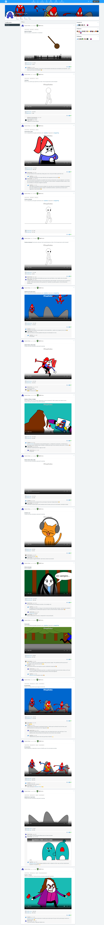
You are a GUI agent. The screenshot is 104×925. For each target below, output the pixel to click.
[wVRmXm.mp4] (48, 165)
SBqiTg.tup (29, 550)
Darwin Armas (21, 13)
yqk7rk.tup (29, 113)
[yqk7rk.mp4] (48, 109)
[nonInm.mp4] (48, 60)
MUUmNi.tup (29, 600)
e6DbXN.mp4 (29, 655)
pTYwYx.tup (29, 232)
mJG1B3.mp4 (29, 381)
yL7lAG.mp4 (29, 436)
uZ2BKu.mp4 (29, 911)
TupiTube (29, 67)
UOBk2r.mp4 (29, 828)
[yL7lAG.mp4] (48, 434)
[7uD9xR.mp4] (48, 270)
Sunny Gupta (29, 389)
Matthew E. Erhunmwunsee (32, 117)
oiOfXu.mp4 (29, 496)
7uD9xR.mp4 (29, 272)
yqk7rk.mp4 (29, 111)
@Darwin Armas (30, 443)
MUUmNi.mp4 (29, 598)
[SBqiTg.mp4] (48, 546)
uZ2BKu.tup (29, 912)
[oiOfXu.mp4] (48, 493)
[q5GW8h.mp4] (48, 714)
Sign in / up (96, 1)
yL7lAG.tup (29, 438)
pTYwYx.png (29, 230)
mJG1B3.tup (29, 382)
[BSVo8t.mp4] (48, 776)
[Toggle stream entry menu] (74, 25)
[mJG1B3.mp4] (48, 378)
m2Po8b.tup (29, 324)
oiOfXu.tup (29, 497)
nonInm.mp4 (29, 62)
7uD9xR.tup (29, 273)
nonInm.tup (29, 64)
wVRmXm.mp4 (29, 168)
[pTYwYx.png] (48, 202)
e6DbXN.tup (29, 657)
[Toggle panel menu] (98, 22)
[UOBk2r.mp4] (48, 826)
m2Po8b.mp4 (29, 323)
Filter (23, 22)
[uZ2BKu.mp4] (48, 908)
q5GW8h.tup (29, 718)
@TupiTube (31, 613)
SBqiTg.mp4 (29, 549)
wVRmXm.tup (29, 169)
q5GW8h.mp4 (29, 717)
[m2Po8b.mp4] (48, 320)
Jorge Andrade (29, 119)
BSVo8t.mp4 (29, 778)
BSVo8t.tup (29, 780)
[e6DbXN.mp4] (48, 653)
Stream (8, 24)
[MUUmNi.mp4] (48, 596)
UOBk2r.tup (29, 830)
